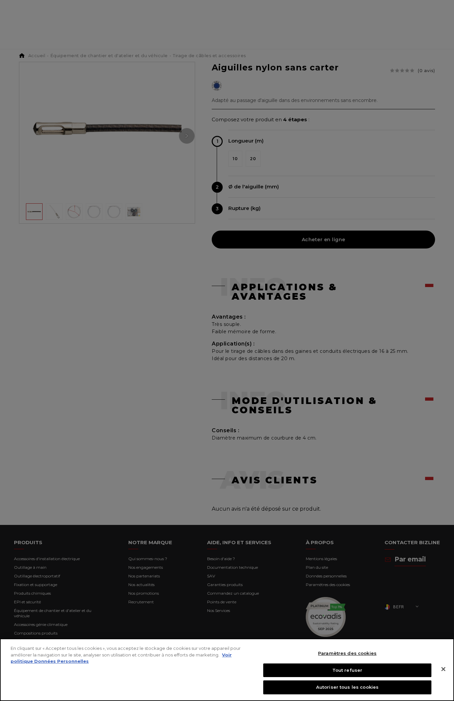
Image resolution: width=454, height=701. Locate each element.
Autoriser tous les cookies (347, 687)
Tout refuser (347, 670)
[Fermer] (443, 669)
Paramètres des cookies (347, 653)
